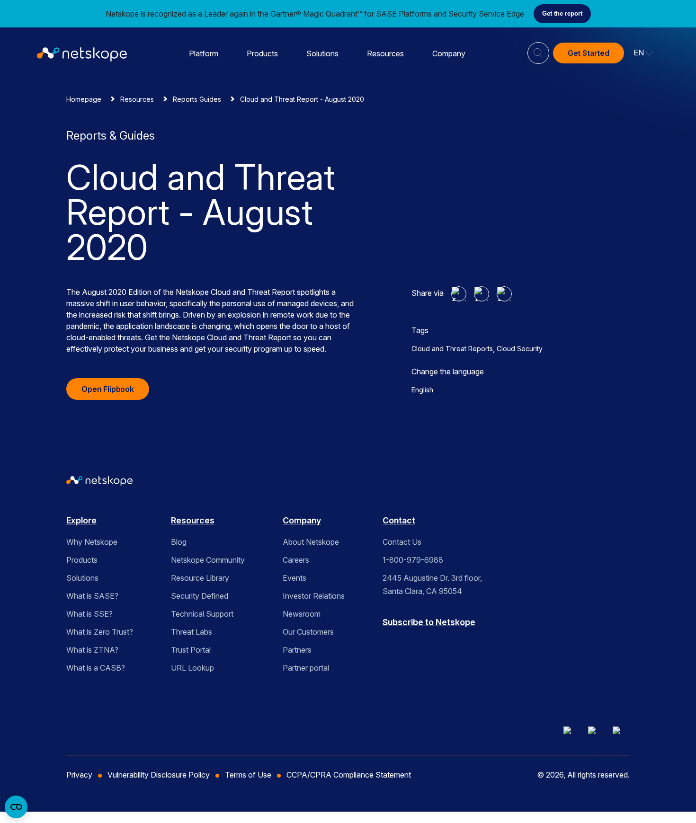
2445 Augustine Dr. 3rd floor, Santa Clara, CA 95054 (432, 584)
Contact (399, 520)
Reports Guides (197, 99)
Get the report (562, 13)
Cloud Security (520, 349)
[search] (538, 49)
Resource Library (200, 578)
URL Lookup (192, 668)
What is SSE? (89, 614)
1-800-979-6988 (413, 560)
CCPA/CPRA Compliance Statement (348, 774)
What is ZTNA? (92, 650)
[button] (643, 53)
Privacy (79, 774)
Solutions (322, 53)
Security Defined (199, 596)
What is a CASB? (95, 668)
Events (294, 578)
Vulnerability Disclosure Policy (158, 774)
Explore (81, 520)
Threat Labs (191, 632)
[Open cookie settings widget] (16, 807)
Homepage (83, 99)
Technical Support (202, 614)
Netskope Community (208, 560)
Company (448, 53)
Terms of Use (248, 774)
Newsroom (302, 614)
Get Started (588, 53)
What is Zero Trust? (99, 632)
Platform (203, 53)
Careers (296, 560)
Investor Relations (314, 596)
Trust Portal (191, 650)
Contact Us (402, 542)
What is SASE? (92, 596)
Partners (297, 650)
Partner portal (306, 668)
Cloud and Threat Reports (452, 349)
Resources (385, 53)
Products (262, 53)
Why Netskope (91, 542)
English (422, 390)
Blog (179, 542)
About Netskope (311, 542)
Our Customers (308, 632)
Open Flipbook (107, 389)
